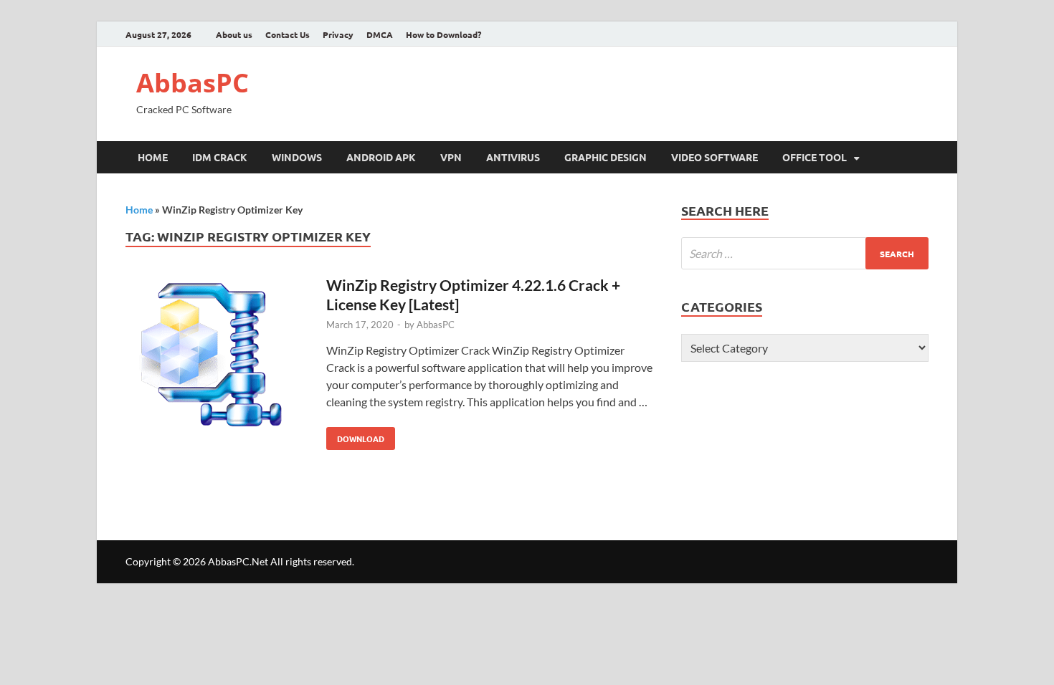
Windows (297, 156)
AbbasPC (192, 82)
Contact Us (287, 34)
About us (234, 34)
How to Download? (443, 34)
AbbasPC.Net (238, 561)
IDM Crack (219, 156)
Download (355, 435)
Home (153, 156)
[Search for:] (805, 253)
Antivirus (513, 156)
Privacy (338, 34)
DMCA (379, 34)
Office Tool (814, 156)
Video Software (714, 156)
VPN (451, 156)
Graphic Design (605, 156)
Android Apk (381, 156)
